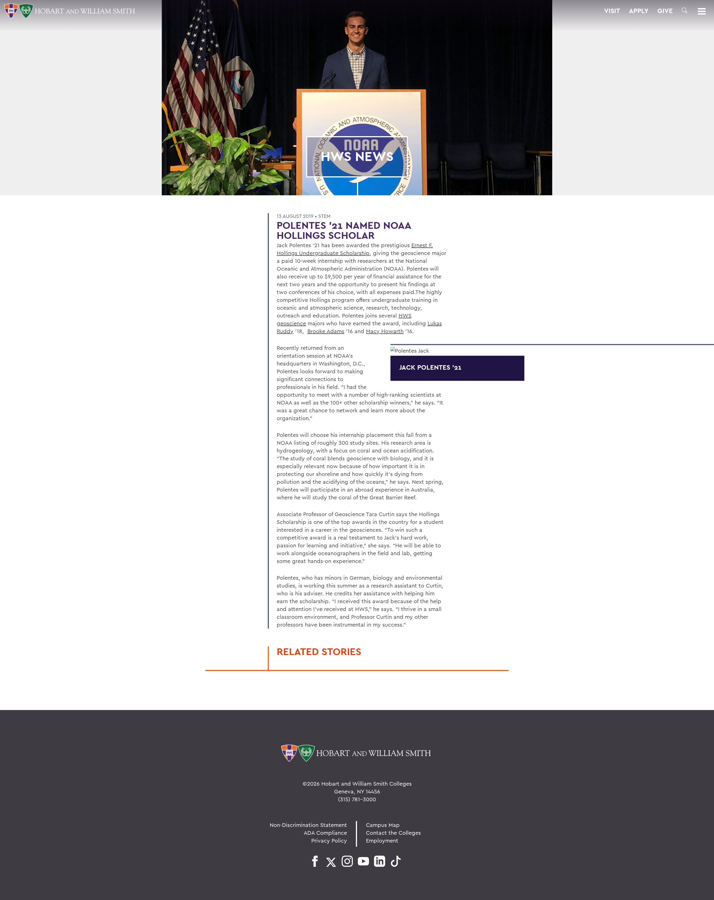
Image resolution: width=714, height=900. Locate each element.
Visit (612, 11)
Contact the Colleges (393, 832)
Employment (382, 840)
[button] (684, 10)
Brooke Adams (325, 331)
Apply (638, 11)
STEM (324, 216)
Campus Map (383, 824)
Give (665, 11)
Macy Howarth (385, 331)
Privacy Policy (329, 840)
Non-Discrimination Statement (308, 824)
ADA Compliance (325, 832)
